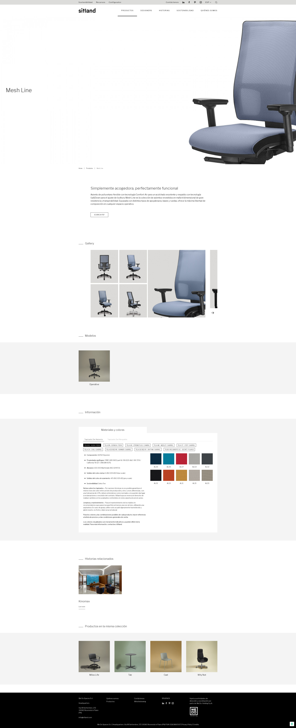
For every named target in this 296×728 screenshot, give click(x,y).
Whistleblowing (140, 701)
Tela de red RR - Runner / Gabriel (118, 449)
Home (80, 168)
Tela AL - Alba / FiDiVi (92, 445)
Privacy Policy (187, 724)
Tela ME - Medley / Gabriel (163, 445)
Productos (127, 10)
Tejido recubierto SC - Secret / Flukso (179, 449)
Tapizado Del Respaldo (117, 439)
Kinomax (84, 601)
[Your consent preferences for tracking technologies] (292, 724)
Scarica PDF (99, 215)
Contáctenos (172, 2)
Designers (146, 10)
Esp (207, 2)
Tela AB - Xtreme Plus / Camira (137, 445)
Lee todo (82, 606)
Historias (164, 10)
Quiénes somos (112, 698)
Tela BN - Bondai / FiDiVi (113, 445)
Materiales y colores (112, 429)
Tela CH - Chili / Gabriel (93, 449)
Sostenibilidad (86, 2)
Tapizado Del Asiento (93, 439)
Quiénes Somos (209, 10)
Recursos (100, 2)
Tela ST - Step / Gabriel (186, 445)
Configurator (115, 2)
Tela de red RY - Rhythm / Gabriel (148, 449)
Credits (196, 724)
